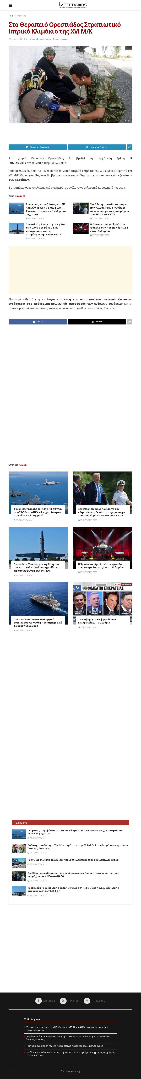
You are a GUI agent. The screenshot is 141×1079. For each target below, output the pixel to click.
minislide (21, 15)
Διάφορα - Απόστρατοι (54, 39)
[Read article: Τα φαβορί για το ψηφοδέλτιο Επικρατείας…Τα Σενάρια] (102, 603)
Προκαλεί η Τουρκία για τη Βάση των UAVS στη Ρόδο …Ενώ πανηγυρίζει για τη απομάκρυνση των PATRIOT (46, 229)
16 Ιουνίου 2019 (17, 39)
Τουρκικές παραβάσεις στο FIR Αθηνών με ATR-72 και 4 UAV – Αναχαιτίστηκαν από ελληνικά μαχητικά (46, 209)
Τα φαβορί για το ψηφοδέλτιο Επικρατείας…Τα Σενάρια (97, 621)
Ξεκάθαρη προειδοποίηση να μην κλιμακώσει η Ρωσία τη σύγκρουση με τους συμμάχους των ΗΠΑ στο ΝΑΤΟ (109, 209)
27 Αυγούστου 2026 (36, 218)
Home (12, 15)
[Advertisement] (71, 135)
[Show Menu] (10, 5)
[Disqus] (70, 684)
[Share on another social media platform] (129, 147)
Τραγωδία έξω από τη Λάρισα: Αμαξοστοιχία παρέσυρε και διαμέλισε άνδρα (73, 859)
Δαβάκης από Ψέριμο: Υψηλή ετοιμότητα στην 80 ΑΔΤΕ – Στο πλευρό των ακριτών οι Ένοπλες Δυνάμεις (68, 1038)
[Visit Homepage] (73, 5)
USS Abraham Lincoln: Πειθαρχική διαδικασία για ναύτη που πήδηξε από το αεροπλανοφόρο (38, 623)
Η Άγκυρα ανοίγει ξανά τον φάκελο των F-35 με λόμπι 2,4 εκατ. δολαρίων (109, 228)
